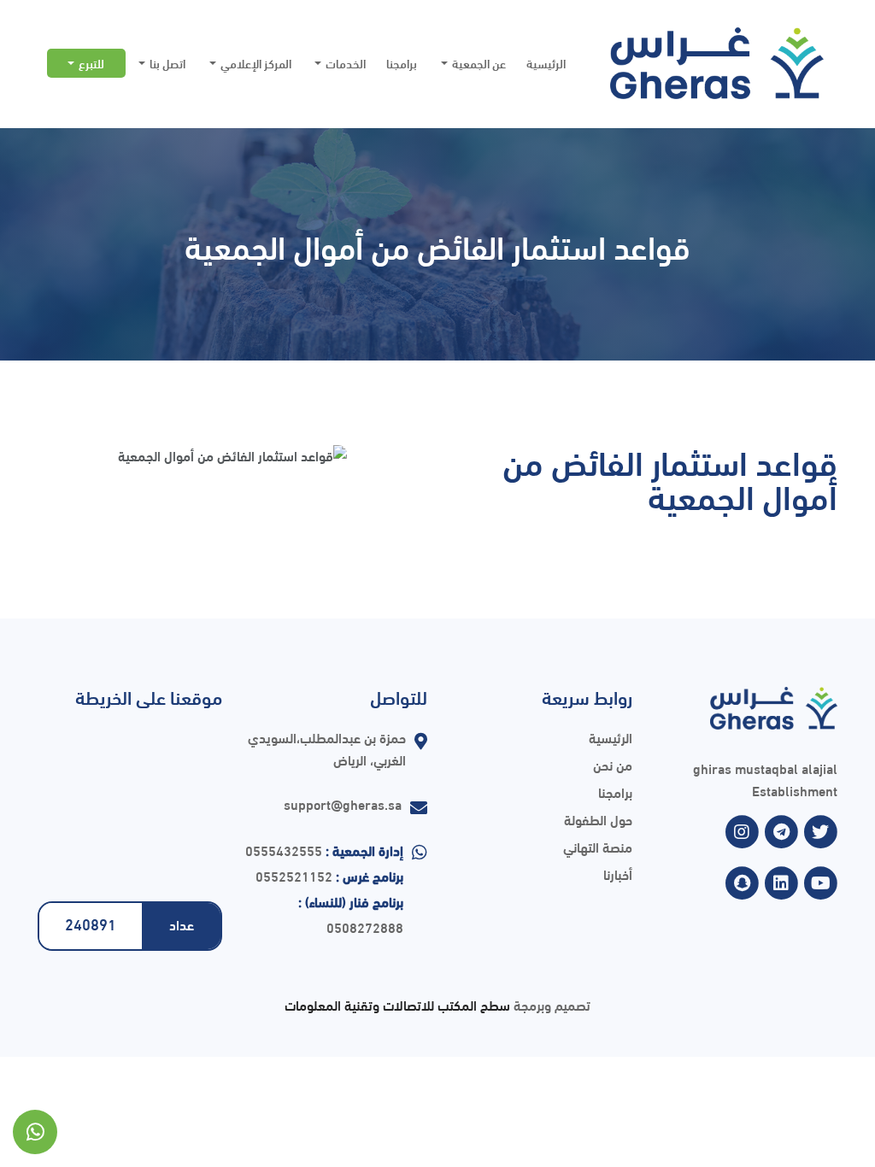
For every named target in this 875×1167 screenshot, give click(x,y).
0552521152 (293, 875)
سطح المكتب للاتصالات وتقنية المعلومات (397, 1004)
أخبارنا (617, 873)
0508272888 (364, 926)
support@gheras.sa (343, 803)
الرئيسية (546, 63)
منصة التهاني (597, 846)
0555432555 (283, 849)
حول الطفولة (598, 818)
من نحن (612, 764)
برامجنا (401, 63)
